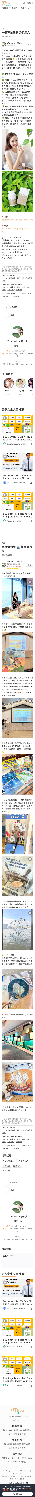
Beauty (28, 1471)
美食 (23, 287)
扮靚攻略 (10, 290)
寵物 (4, 290)
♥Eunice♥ (8, 391)
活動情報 (19, 290)
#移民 (23, 1461)
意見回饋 (13, 1434)
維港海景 (17, 1165)
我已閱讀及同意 (17, 1494)
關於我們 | (6, 1476)
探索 (5, 1430)
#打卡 (17, 1457)
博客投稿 (22, 1434)
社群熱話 (24, 7)
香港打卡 (6, 1170)
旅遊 (18, 287)
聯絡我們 (21, 1479)
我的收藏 (26, 1444)
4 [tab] (22, 15)
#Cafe (29, 1457)
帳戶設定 (17, 1444)
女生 (3, 28)
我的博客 (22, 1447)
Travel (16, 1471)
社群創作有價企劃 (9, 7)
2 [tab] (16, 15)
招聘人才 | (14, 1479)
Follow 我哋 (15, 296)
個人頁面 (8, 1444)
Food (12, 1473)
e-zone (23, 1473)
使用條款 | (21, 1476)
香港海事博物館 (9, 1161)
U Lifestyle (8, 1471)
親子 (28, 287)
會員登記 (29, 3)
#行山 (11, 1457)
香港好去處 (23, 1161)
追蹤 (29, 44)
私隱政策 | (29, 1476)
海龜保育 (6, 1165)
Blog (17, 1473)
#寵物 (4, 1457)
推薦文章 (18, 1430)
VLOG (10, 1430)
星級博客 (27, 1430)
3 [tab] (19, 15)
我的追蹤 (13, 1447)
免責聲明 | (14, 1476)
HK (22, 1471)
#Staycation (14, 1461)
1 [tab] (13, 15)
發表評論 (8, 1255)
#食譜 (23, 1457)
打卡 (13, 287)
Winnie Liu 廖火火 (15, 43)
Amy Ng (21, 391)
